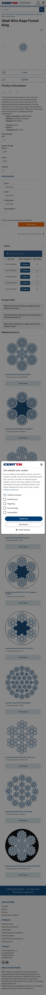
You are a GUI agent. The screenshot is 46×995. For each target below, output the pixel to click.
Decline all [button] (23, 524)
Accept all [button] (23, 519)
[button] (23, 530)
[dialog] (23, 497)
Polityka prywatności (11, 490)
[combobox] (41, 464)
